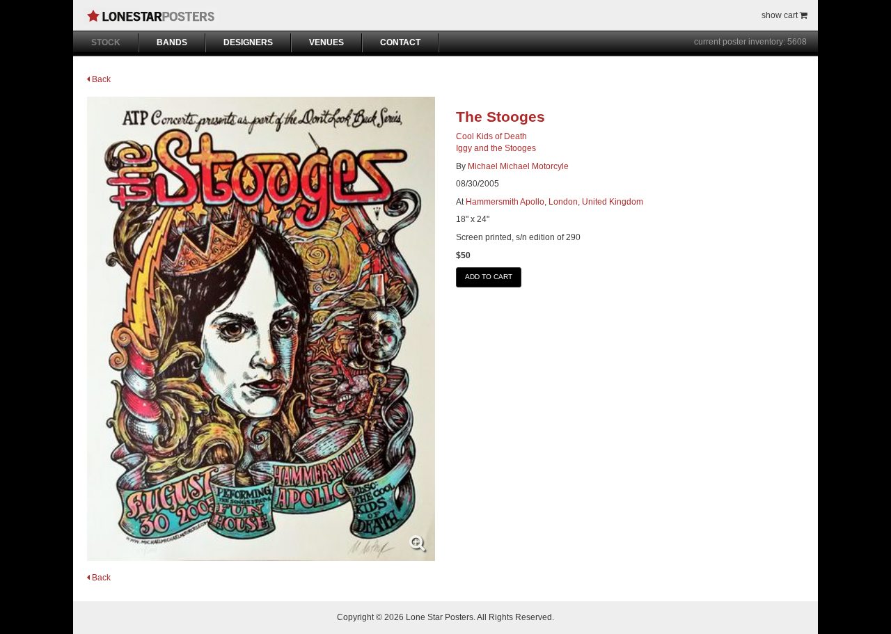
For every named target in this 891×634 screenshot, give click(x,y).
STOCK (105, 42)
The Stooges (500, 117)
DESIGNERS (248, 42)
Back (100, 79)
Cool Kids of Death (491, 136)
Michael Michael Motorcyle (518, 166)
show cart (781, 15)
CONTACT (400, 42)
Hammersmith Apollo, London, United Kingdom (554, 202)
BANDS (172, 42)
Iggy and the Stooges (496, 148)
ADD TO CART (488, 276)
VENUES (326, 42)
